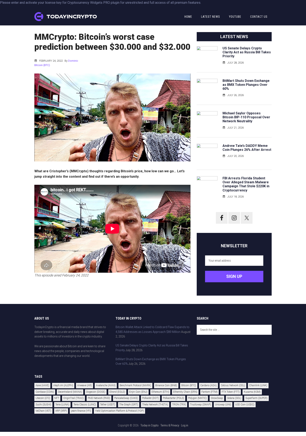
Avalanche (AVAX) (106, 385)
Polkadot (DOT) (150, 398)
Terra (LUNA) (62, 404)
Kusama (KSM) (252, 391)
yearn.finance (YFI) (81, 410)
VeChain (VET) (43, 410)
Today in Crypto (150, 425)
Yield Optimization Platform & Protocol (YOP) (119, 410)
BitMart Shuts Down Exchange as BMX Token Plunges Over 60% (246, 85)
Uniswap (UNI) (223, 404)
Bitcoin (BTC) (42, 65)
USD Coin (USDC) (244, 404)
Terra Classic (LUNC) (84, 404)
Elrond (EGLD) (117, 391)
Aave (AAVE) (42, 385)
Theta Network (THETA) (155, 404)
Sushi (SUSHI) (43, 404)
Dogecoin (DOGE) (95, 391)
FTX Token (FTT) (231, 391)
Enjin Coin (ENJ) (138, 391)
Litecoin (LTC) (43, 398)
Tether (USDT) (107, 404)
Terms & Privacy (169, 425)
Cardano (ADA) (208, 385)
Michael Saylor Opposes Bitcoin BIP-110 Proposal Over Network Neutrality (246, 117)
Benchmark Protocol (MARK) (135, 385)
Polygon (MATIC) (197, 398)
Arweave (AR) (84, 385)
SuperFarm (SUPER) (256, 398)
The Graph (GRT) (128, 404)
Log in (184, 425)
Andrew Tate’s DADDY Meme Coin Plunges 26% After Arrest (247, 148)
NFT (56, 398)
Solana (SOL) (234, 398)
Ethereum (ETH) (160, 391)
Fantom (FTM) (210, 391)
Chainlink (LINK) (258, 385)
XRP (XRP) (61, 410)
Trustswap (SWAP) (200, 404)
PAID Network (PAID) (99, 398)
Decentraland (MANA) (70, 391)
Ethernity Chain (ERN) (185, 391)
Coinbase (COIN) (45, 391)
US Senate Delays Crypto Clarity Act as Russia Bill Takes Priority (247, 52)
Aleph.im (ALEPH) (63, 385)
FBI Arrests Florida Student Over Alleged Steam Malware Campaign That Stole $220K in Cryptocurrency (246, 184)
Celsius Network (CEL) (233, 385)
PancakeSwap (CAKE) (126, 398)
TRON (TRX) (179, 404)
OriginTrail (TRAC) (73, 398)
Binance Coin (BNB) (166, 385)
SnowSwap (217, 398)
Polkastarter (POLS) (173, 398)
